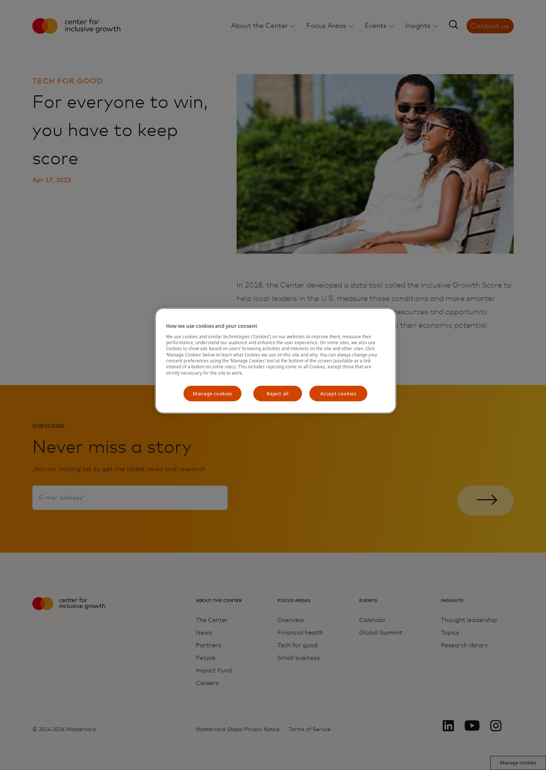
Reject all (278, 393)
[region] (275, 361)
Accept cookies (338, 393)
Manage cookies (212, 393)
